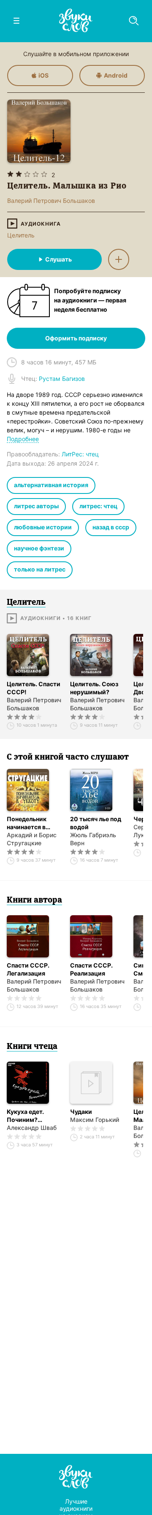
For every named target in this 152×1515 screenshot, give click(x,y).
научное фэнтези (39, 548)
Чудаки (81, 1111)
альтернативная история (51, 484)
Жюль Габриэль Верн (93, 838)
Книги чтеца (32, 1047)
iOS (43, 75)
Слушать (58, 259)
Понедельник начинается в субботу (26, 823)
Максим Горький (94, 1119)
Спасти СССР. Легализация (28, 969)
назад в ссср (110, 527)
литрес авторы (36, 505)
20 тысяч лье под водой (95, 822)
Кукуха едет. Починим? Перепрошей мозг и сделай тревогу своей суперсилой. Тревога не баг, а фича (34, 1116)
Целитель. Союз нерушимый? (94, 687)
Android (116, 75)
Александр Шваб (32, 1127)
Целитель (21, 235)
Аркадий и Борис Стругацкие (32, 838)
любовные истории (43, 527)
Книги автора (34, 900)
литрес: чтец (98, 505)
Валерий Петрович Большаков (34, 704)
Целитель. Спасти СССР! (33, 687)
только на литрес (39, 569)
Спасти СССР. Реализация (91, 969)
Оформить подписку (76, 338)
